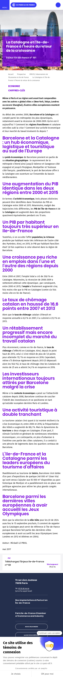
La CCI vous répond (31, 635)
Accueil (10, 74)
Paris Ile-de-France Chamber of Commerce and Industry (30, 614)
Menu (4, 7)
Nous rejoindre (31, 627)
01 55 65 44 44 (23, 589)
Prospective (21, 74)
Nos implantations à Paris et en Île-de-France (31, 601)
